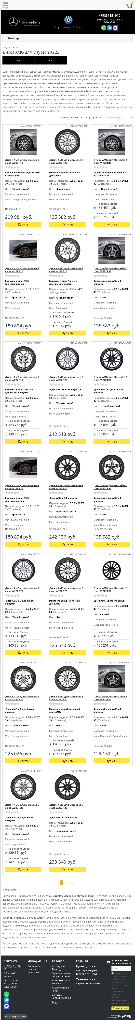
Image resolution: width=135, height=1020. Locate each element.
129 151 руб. (17, 853)
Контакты (11, 961)
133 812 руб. (17, 636)
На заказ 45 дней (107, 213)
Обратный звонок (9, 975)
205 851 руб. (17, 646)
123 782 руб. (17, 425)
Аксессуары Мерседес (58, 967)
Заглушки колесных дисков (61, 996)
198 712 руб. (106, 217)
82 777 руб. (105, 636)
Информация (37, 961)
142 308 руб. (17, 862)
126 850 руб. (62, 744)
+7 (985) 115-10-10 (12, 967)
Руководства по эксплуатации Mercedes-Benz (87, 970)
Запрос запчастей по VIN (68, 27)
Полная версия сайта (15, 1016)
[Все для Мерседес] (24, 22)
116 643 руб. (62, 317)
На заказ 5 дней (107, 204)
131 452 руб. (106, 208)
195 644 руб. (106, 425)
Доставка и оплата (34, 967)
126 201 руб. (106, 646)
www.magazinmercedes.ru (78, 947)
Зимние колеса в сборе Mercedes (61, 975)
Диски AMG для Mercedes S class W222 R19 (22, 161)
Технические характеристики (88, 981)
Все (71, 883)
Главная (82, 961)
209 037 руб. (106, 434)
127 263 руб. (62, 754)
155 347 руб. (62, 326)
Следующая (131, 882)
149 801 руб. (17, 434)
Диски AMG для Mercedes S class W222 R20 (66, 161)
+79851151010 (109, 15)
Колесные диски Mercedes (61, 982)
